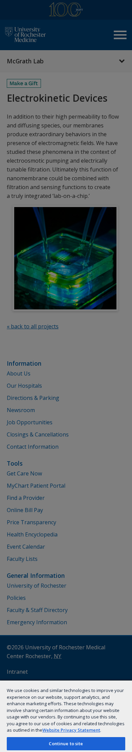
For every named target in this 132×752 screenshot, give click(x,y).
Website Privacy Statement (71, 730)
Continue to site (66, 743)
